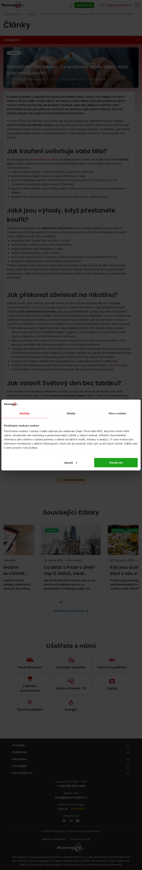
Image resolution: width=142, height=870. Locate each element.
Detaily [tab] (71, 413)
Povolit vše (116, 462)
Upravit (68, 462)
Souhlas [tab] (25, 413)
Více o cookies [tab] (117, 413)
